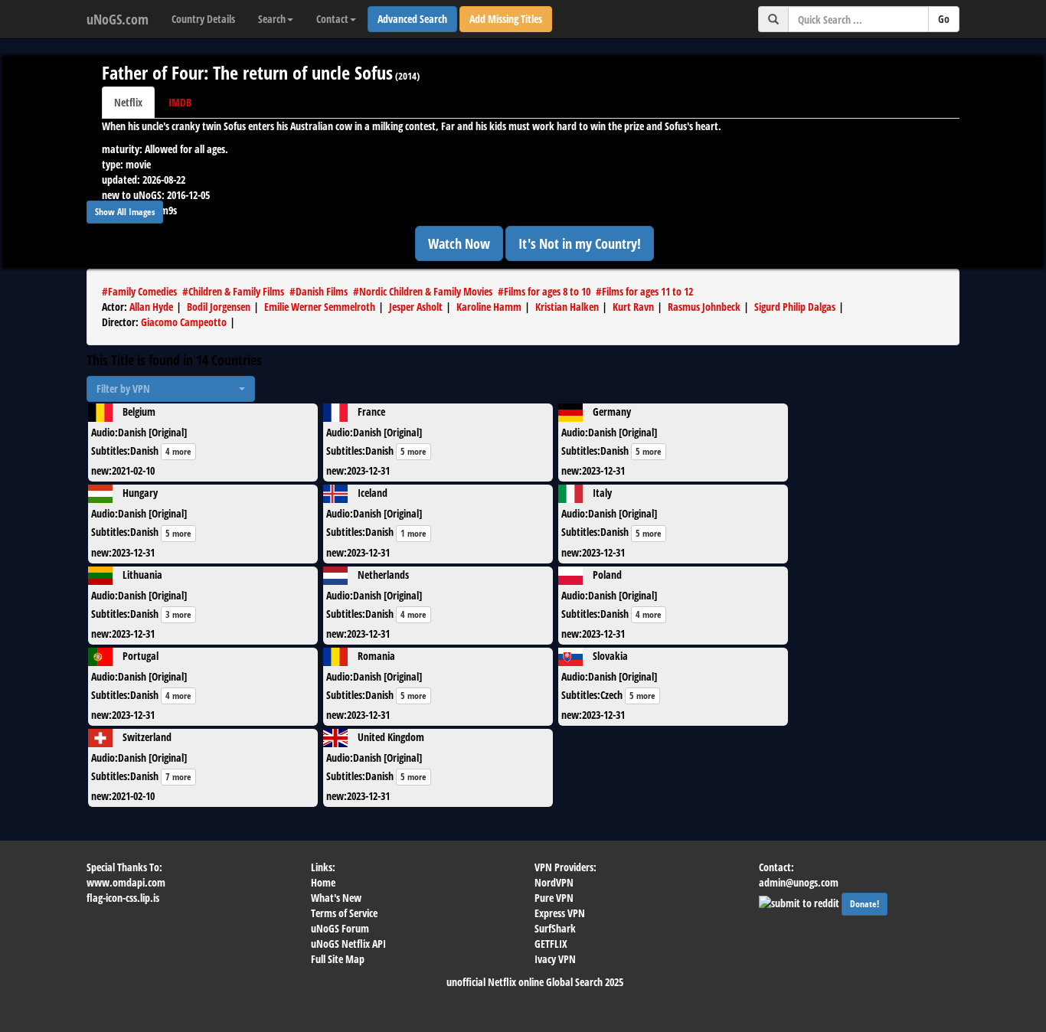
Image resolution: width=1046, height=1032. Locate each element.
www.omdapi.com (126, 882)
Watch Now (459, 243)
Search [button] (272, 18)
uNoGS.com (118, 19)
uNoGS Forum (340, 928)
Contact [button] (332, 18)
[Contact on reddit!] (800, 901)
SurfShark (555, 928)
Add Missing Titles (505, 18)
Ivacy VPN (555, 959)
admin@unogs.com (798, 882)
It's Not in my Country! (579, 243)
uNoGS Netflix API (348, 943)
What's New (336, 897)
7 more (178, 776)
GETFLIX (550, 943)
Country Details (203, 18)
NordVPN (554, 882)
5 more (413, 451)
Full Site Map (337, 959)
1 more (413, 533)
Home (323, 882)
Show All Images (125, 211)
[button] (171, 389)
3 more (178, 614)
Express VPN (559, 913)
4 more (178, 451)
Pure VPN (554, 897)
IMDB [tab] (179, 102)
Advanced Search (412, 18)
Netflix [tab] (128, 102)
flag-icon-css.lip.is (123, 897)
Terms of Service (344, 913)
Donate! (864, 903)
